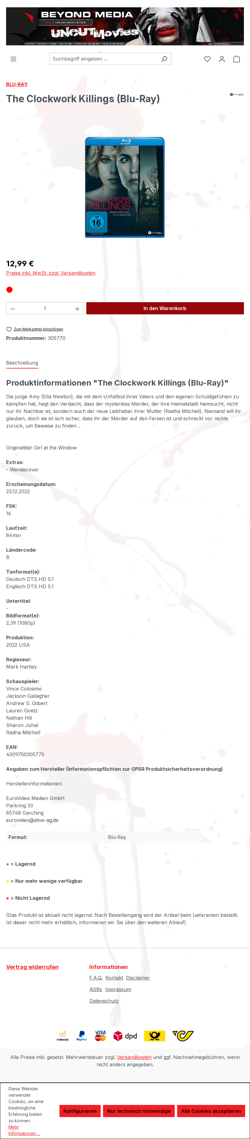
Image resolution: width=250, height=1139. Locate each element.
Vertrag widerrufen (32, 967)
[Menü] (13, 59)
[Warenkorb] (236, 59)
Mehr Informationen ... (24, 1130)
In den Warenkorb (165, 308)
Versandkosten (134, 1057)
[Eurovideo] (237, 101)
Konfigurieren (80, 1111)
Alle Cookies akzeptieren (211, 1111)
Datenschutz (104, 1001)
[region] (125, 187)
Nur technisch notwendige (139, 1111)
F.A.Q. (95, 978)
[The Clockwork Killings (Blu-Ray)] (125, 187)
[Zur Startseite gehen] (125, 26)
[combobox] (103, 59)
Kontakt (114, 978)
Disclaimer (138, 978)
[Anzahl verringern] (12, 308)
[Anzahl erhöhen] (77, 308)
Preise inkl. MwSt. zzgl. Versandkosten (50, 273)
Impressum (118, 989)
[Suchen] (164, 59)
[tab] (22, 363)
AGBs (95, 989)
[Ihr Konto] (222, 59)
